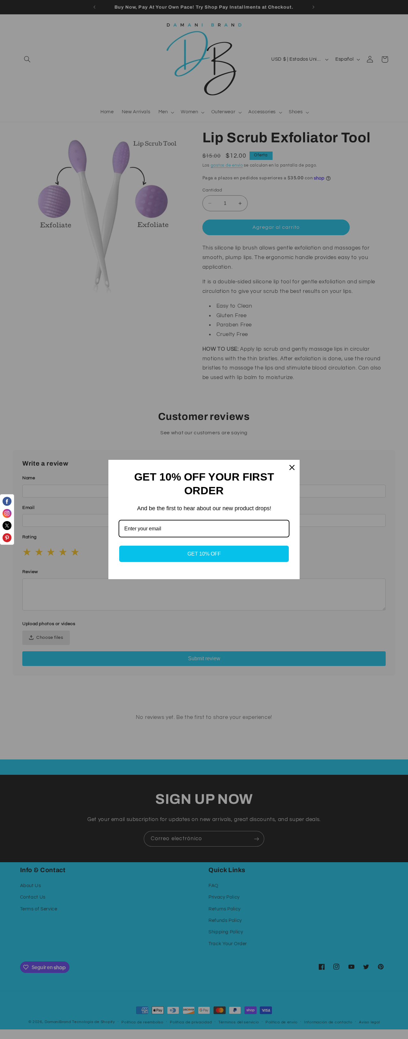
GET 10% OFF (204, 554)
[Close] (292, 467)
